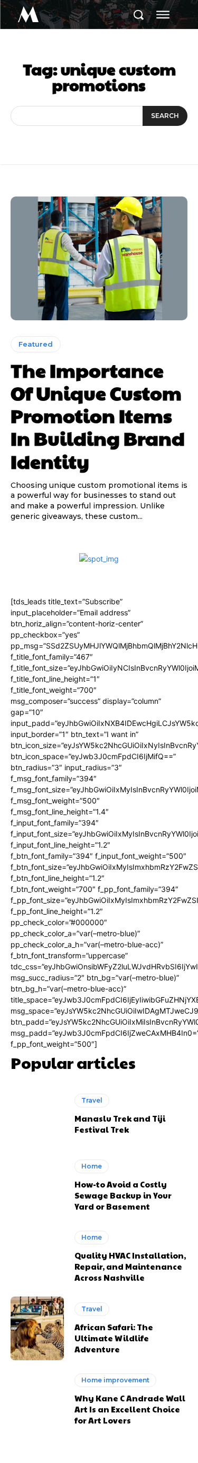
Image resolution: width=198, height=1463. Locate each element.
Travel (91, 1100)
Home (91, 1166)
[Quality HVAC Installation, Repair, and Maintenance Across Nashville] (37, 1257)
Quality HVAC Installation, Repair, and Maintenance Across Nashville (130, 1266)
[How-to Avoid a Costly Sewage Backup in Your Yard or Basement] (37, 1185)
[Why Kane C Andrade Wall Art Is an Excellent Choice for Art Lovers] (37, 1400)
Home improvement (115, 1380)
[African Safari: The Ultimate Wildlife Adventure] (37, 1328)
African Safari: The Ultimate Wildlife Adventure (113, 1337)
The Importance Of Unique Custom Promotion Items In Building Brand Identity (98, 415)
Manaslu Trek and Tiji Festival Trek (119, 1124)
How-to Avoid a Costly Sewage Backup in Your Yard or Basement (123, 1195)
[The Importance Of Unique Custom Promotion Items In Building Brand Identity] (99, 258)
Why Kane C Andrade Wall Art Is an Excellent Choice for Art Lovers (129, 1409)
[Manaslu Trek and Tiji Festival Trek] (37, 1114)
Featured (35, 344)
